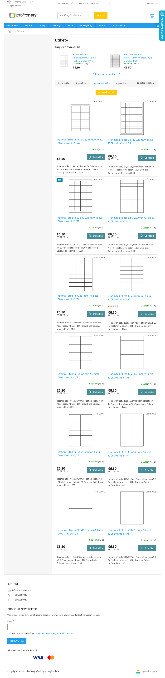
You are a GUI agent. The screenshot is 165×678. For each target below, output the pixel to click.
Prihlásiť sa (17, 640)
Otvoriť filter (106, 92)
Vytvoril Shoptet (150, 671)
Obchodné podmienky (90, 3)
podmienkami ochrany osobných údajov (54, 633)
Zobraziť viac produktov (105, 73)
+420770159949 (19, 595)
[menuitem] (13, 25)
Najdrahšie (81, 83)
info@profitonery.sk (22, 590)
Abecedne (121, 83)
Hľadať (101, 15)
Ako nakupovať (65, 3)
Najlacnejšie (64, 83)
